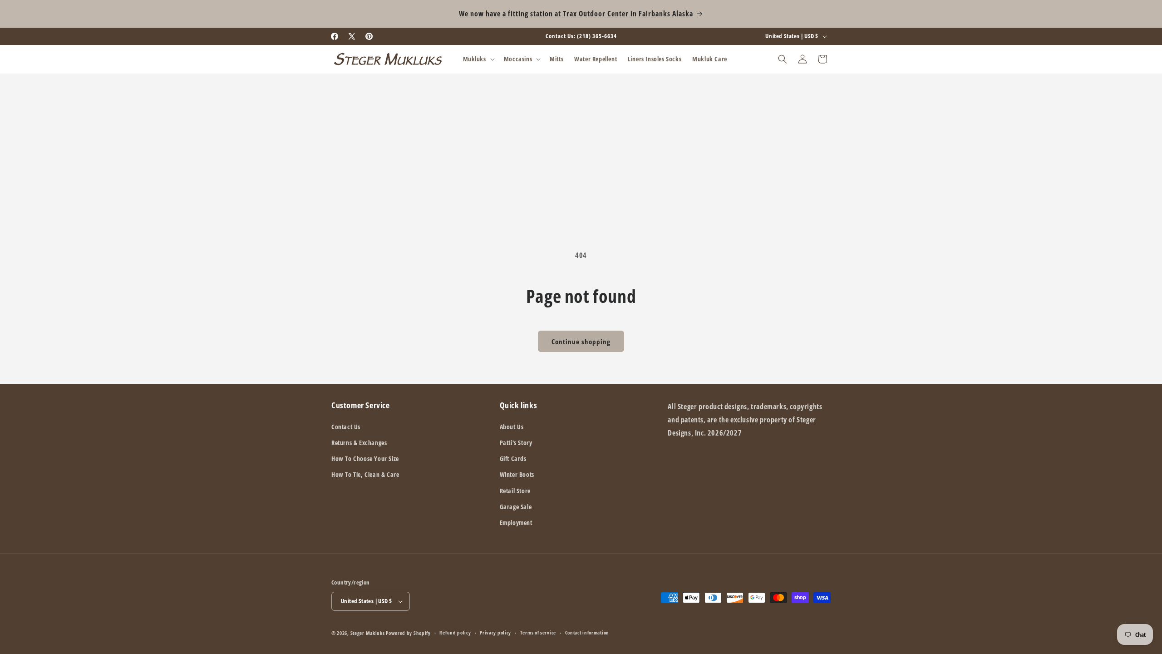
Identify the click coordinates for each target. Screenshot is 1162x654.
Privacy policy (495, 632)
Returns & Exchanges (359, 442)
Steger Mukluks (367, 632)
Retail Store (515, 490)
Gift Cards (513, 458)
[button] (478, 59)
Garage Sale (516, 506)
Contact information (587, 632)
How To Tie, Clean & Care (365, 474)
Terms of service (538, 632)
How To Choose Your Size (365, 458)
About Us (512, 426)
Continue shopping (581, 341)
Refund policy (455, 632)
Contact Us (345, 426)
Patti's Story (516, 442)
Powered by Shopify (408, 632)
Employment (516, 522)
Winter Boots (517, 474)
